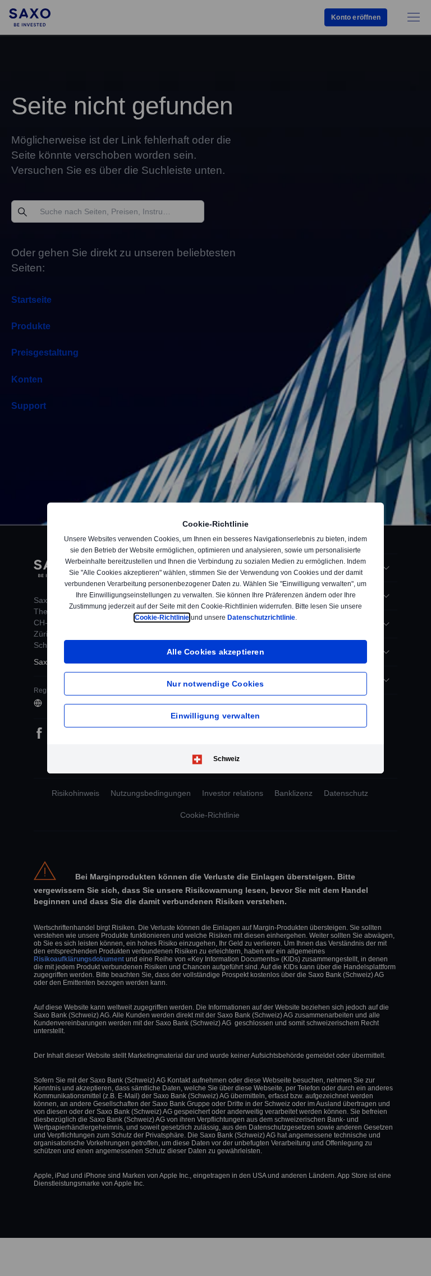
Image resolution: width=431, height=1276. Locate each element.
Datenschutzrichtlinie (315, 617)
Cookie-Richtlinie (214, 617)
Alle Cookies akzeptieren (215, 651)
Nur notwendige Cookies (215, 683)
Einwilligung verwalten (215, 715)
